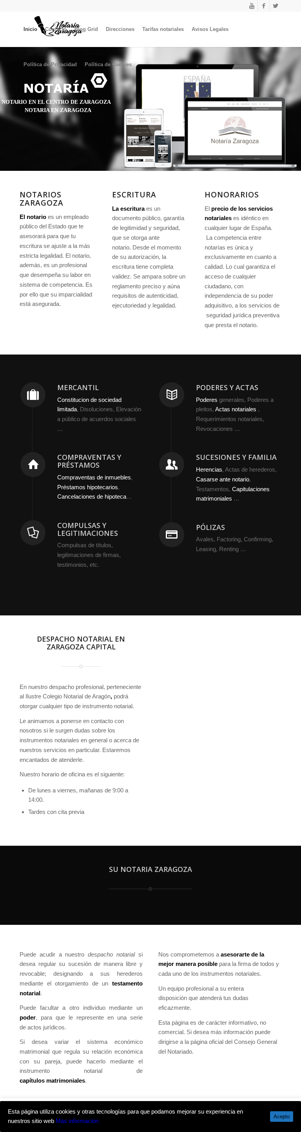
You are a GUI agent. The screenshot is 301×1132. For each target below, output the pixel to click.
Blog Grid (86, 29)
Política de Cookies (108, 64)
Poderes (207, 399)
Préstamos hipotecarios (87, 487)
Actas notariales (235, 409)
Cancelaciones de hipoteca (91, 496)
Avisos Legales (210, 29)
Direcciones (120, 29)
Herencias (209, 469)
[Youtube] (251, 6)
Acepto (282, 1116)
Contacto (56, 29)
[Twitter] (275, 6)
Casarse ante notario (222, 479)
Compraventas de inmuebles (94, 477)
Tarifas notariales (163, 29)
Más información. (78, 1121)
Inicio (30, 29)
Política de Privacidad (50, 64)
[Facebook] (263, 6)
